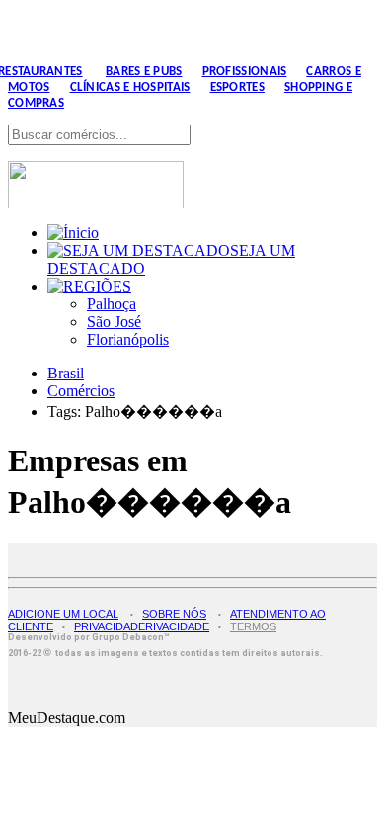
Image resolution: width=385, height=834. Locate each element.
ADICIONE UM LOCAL (63, 614)
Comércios (81, 390)
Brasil (65, 373)
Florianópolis (128, 339)
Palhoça (111, 303)
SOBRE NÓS (174, 614)
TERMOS (253, 626)
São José (114, 321)
